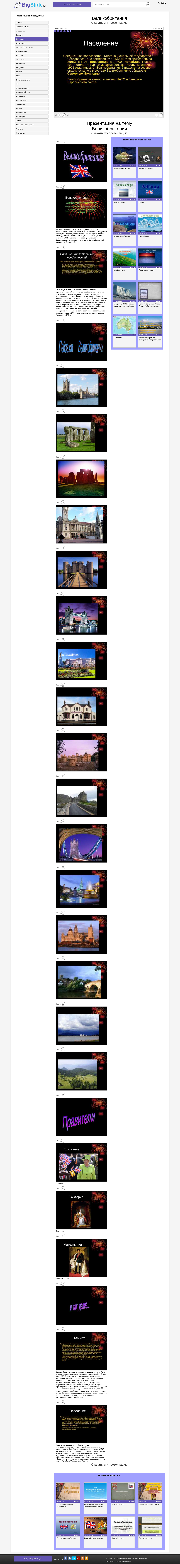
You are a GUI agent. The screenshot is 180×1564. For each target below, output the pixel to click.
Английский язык (22, 27)
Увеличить (158, 28)
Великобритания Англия (93, 1538)
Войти (163, 3)
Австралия (118, 338)
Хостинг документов (123, 1561)
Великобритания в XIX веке (149, 1504)
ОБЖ (18, 84)
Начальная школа (23, 80)
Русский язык (21, 100)
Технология (20, 104)
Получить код (62, 28)
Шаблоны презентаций (25, 125)
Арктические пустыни (147, 270)
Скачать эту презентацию (109, 22)
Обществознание (22, 88)
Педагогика (20, 96)
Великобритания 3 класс (66, 1538)
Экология (19, 129)
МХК (18, 76)
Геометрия (20, 43)
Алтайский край (119, 270)
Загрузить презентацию (72, 5)
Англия (141, 202)
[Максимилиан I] (81, 1276)
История (19, 55)
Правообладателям (123, 1558)
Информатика (21, 51)
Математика (21, 64)
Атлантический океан (122, 236)
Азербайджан (144, 236)
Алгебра (19, 23)
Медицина (20, 68)
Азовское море (119, 202)
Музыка (19, 72)
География (20, 39)
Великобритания (118, 1504)
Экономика (20, 133)
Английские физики (146, 168)
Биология (19, 35)
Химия (18, 121)
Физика (19, 108)
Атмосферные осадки (122, 168)
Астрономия (21, 31)
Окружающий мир (23, 92)
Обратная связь (140, 1558)
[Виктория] (81, 1229)
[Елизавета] (81, 1181)
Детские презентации (24, 47)
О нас (110, 1558)
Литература (20, 59)
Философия (20, 117)
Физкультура (21, 113)
